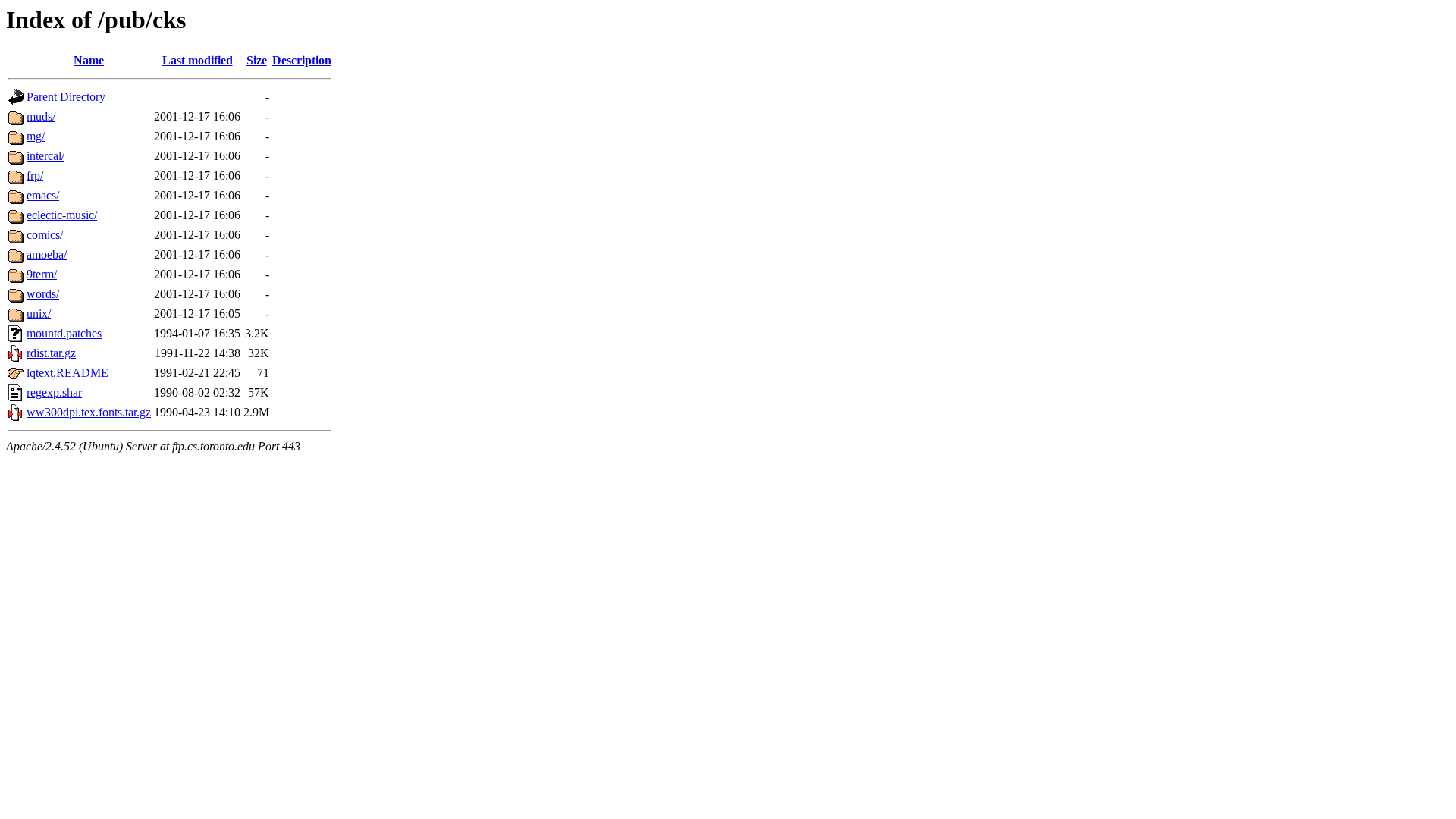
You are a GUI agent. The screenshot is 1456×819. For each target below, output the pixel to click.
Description (301, 60)
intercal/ (45, 155)
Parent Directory (66, 96)
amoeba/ (47, 254)
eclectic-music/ (62, 215)
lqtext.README (67, 372)
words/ (43, 293)
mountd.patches (64, 333)
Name (89, 60)
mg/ (36, 136)
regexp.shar (54, 392)
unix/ (39, 313)
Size (256, 60)
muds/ (41, 116)
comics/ (45, 234)
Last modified (197, 60)
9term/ (42, 274)
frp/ (35, 175)
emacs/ (43, 195)
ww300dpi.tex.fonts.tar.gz (89, 412)
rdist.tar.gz (51, 353)
